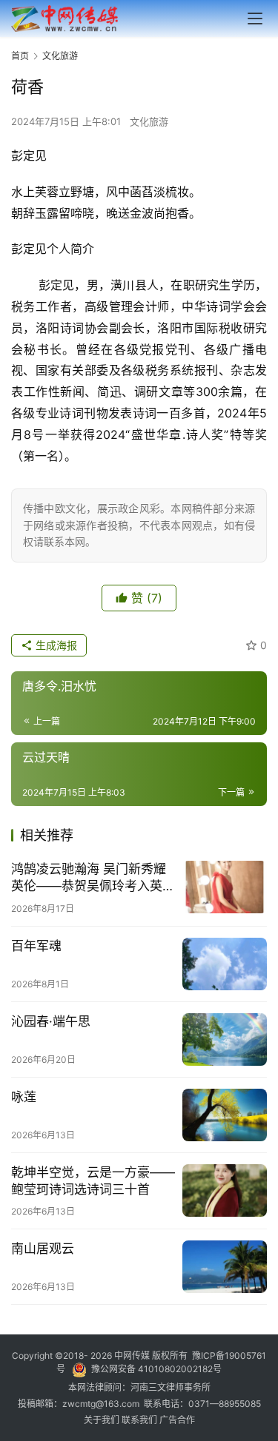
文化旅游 (149, 121)
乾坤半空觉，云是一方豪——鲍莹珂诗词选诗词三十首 (93, 1181)
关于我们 (103, 1419)
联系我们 (140, 1419)
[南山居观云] (224, 1266)
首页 (20, 55)
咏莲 (23, 1096)
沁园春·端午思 (50, 1021)
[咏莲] (224, 1115)
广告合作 (177, 1419)
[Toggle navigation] (255, 18)
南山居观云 (42, 1248)
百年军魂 (36, 945)
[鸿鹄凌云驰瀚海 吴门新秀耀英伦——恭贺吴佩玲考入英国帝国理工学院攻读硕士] (224, 887)
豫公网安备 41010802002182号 (156, 1368)
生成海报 (55, 645)
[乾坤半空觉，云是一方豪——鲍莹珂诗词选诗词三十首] (224, 1190)
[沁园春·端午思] (224, 1039)
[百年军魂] (224, 964)
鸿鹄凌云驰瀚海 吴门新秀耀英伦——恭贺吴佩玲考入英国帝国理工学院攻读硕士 (93, 878)
